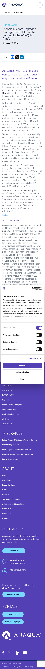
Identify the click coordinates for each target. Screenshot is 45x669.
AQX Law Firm (7, 386)
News (4, 490)
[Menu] (40, 5)
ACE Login (13, 614)
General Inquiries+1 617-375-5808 (17, 562)
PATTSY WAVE (8, 395)
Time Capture (7, 424)
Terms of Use (6, 667)
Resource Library (13, 594)
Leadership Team (8, 485)
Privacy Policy (18, 667)
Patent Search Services (11, 459)
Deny (22, 379)
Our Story (5, 475)
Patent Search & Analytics (12, 405)
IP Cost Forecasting (9, 409)
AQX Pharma (7, 390)
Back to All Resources (14, 12)
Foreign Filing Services (10, 445)
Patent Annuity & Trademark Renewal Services (19, 440)
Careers (5, 518)
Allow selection (22, 372)
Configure (5, 215)
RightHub (5, 400)
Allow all (22, 365)
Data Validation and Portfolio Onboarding (17, 454)
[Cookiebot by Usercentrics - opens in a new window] (32, 288)
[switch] (39, 335)
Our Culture (6, 480)
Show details (32, 358)
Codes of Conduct (9, 494)
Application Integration (10, 414)
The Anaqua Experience (11, 499)
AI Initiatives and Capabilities (13, 504)
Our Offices (6, 514)
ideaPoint (5, 419)
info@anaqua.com (18, 570)
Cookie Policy (29, 667)
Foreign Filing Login (13, 622)
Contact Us (14, 551)
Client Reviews (7, 509)
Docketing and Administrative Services (16, 450)
